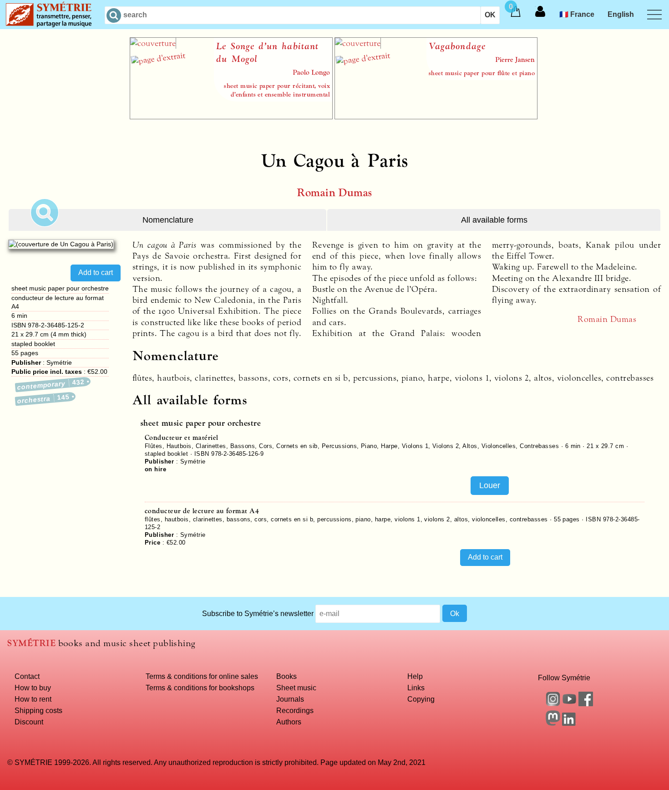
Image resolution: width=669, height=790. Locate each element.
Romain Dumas (334, 193)
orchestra (43, 399)
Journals (290, 699)
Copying (421, 699)
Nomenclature (167, 219)
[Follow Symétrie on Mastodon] (553, 723)
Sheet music (296, 687)
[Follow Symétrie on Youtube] (569, 703)
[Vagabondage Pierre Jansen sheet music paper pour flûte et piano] (435, 116)
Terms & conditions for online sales (202, 676)
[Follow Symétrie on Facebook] (585, 703)
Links (416, 687)
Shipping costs (38, 710)
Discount (29, 722)
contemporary (51, 384)
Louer (489, 485)
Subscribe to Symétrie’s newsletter (258, 613)
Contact (27, 676)
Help (415, 676)
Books (286, 676)
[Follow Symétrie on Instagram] (553, 703)
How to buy (33, 687)
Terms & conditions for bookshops (200, 687)
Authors (288, 722)
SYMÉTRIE (31, 643)
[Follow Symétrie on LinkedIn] (569, 723)
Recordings (295, 710)
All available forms (494, 219)
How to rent (33, 699)
